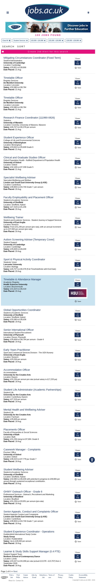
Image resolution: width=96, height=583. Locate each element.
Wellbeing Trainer (13, 217)
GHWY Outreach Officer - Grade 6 (23, 491)
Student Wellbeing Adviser (18, 469)
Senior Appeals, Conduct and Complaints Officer (31, 511)
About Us (12, 580)
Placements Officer (14, 429)
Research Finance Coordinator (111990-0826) (29, 117)
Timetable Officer (13, 77)
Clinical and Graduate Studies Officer (24, 157)
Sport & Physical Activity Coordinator (24, 259)
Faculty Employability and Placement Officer (28, 197)
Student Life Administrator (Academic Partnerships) (32, 389)
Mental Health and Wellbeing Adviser (24, 409)
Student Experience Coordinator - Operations (29, 531)
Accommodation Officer (17, 369)
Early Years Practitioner (17, 349)
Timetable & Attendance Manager (22, 279)
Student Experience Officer (19, 137)
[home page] (47, 21)
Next (15, 571)
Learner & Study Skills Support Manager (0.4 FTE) (32, 551)
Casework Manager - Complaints (22, 449)
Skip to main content (9, 2)
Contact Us (19, 580)
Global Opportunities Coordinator (22, 309)
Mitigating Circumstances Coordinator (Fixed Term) (32, 57)
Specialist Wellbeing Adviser (20, 177)
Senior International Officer (19, 329)
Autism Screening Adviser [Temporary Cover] (29, 239)
